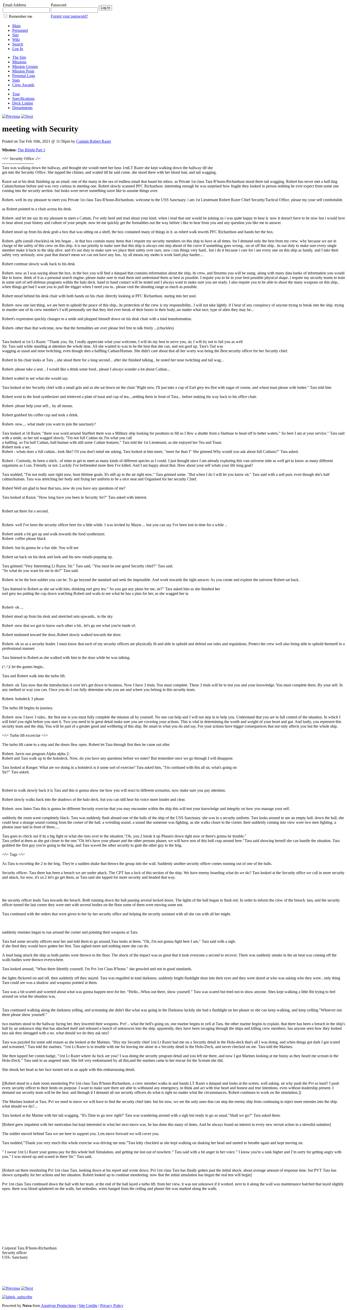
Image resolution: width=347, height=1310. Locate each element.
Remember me (20, 16)
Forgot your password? (69, 16)
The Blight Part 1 (31, 150)
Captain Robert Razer (93, 141)
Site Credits (88, 1305)
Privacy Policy (111, 1305)
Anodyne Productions (58, 1305)
